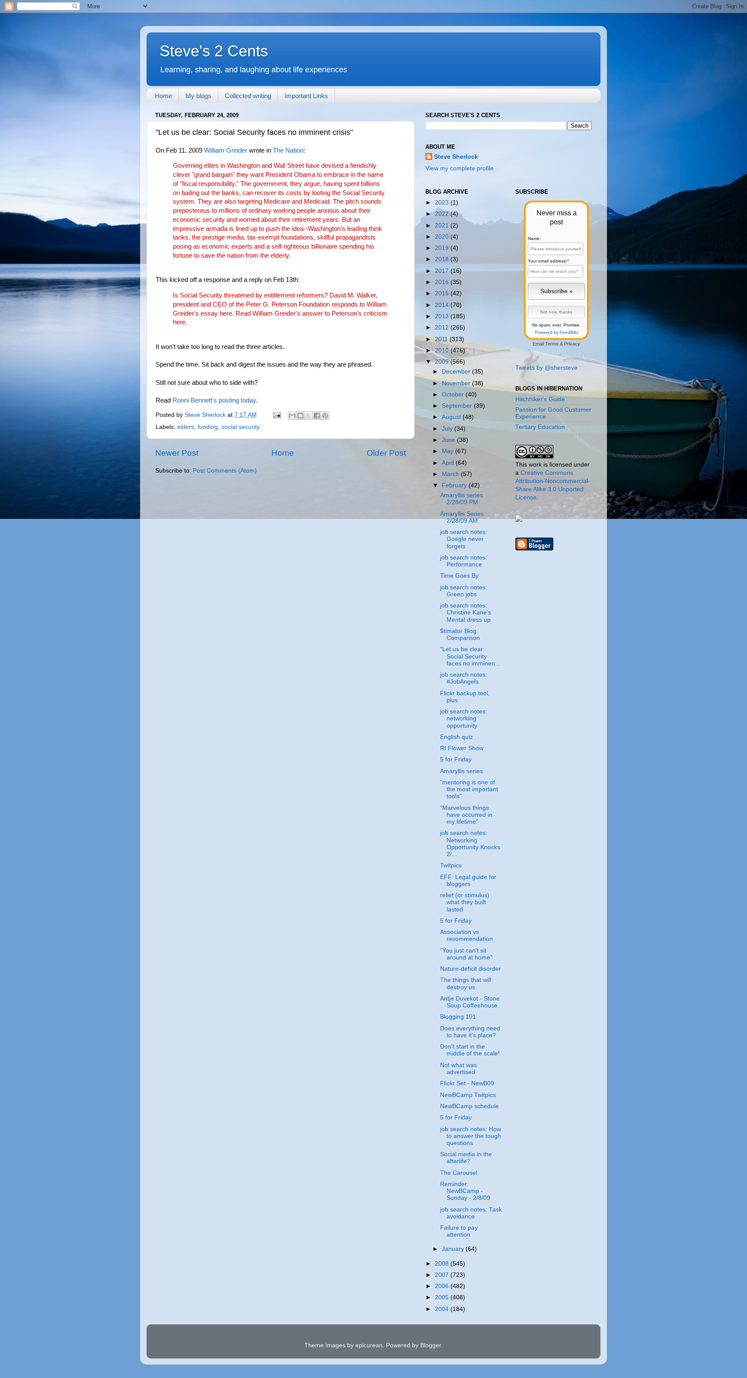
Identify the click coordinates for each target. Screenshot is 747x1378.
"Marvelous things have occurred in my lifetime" (466, 815)
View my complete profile (459, 168)
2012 (442, 327)
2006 (442, 1286)
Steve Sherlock (456, 156)
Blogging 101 (458, 1017)
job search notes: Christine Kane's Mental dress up (465, 612)
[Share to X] (308, 415)
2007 (442, 1275)
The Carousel (458, 1173)
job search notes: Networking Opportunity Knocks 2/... (470, 843)
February (455, 485)
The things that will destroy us (465, 983)
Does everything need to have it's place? (470, 1032)
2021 (442, 225)
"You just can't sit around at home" (466, 954)
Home (163, 95)
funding (208, 427)
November (457, 383)
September (458, 406)
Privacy (572, 343)
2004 (442, 1309)
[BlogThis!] (300, 415)
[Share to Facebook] (317, 415)
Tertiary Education (540, 427)
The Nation (288, 150)
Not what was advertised (458, 1068)
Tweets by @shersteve (546, 367)
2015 (442, 293)
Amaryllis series (461, 771)
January (454, 1249)
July (448, 428)
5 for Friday (456, 759)
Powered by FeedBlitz (556, 332)
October (454, 394)
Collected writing (248, 95)
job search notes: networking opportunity (463, 718)
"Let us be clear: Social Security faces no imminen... (470, 656)
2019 (442, 248)
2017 (442, 271)
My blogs (198, 95)
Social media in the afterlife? (466, 1157)
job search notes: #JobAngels (463, 678)
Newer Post (176, 452)
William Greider (225, 150)
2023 (442, 202)
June (449, 440)
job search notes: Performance (463, 561)
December (457, 371)
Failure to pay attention (459, 1231)
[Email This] (292, 415)
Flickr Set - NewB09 (467, 1083)
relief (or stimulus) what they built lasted (464, 902)
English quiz (456, 737)
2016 (442, 282)
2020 (442, 236)
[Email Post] (276, 415)
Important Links (306, 95)
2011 (442, 339)
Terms (552, 343)
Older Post (386, 452)
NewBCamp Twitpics (468, 1095)
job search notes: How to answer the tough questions (470, 1136)
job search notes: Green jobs (463, 591)
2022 (442, 214)
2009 (442, 361)
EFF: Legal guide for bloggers (468, 880)
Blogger (430, 1345)
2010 (442, 350)
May (448, 451)
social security (240, 427)
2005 (442, 1297)
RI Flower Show (461, 748)
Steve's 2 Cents (214, 51)
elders (185, 427)
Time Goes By (459, 575)
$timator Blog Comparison (460, 634)
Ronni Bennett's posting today (214, 400)
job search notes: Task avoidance (471, 1213)
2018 (442, 259)
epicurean (369, 1345)
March (451, 474)
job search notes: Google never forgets (463, 539)
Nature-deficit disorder (470, 969)
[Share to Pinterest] (325, 415)
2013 (442, 316)
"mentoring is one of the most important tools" (469, 789)
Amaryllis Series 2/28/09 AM (462, 517)
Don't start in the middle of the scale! (470, 1050)
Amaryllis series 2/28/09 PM (461, 498)
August (452, 417)
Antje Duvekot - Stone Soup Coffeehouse (470, 1002)
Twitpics (451, 865)
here (226, 313)
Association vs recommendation (466, 935)
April (449, 463)
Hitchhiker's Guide (540, 399)
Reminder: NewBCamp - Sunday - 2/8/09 (465, 1191)
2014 (442, 305)
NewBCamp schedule (469, 1106)
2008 (442, 1263)
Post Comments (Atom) (225, 470)
